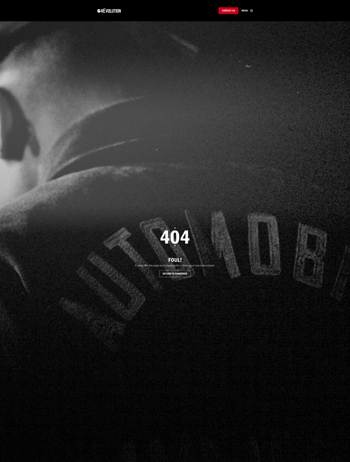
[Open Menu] (251, 10)
